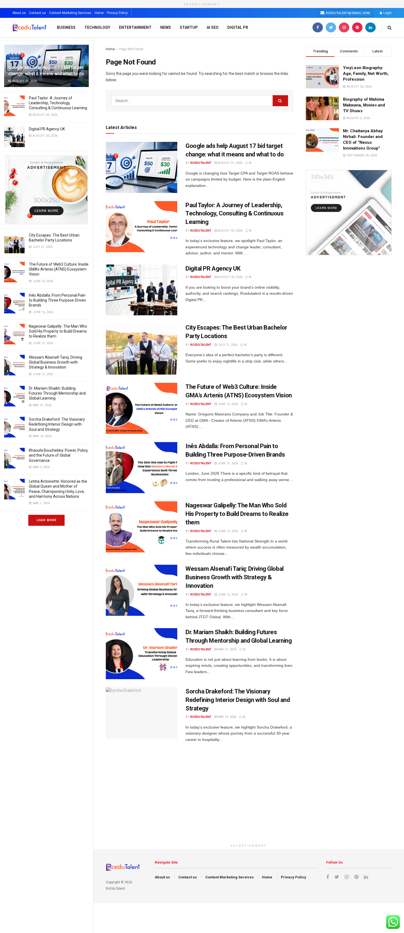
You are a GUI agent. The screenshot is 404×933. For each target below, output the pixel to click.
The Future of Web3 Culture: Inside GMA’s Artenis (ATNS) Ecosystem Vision (58, 269)
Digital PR (237, 27)
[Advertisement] (248, 803)
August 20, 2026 (229, 230)
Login (387, 13)
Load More (46, 520)
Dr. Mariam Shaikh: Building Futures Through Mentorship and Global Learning (57, 393)
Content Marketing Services (70, 13)
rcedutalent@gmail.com (347, 13)
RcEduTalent (200, 163)
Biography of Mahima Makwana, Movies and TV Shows (364, 105)
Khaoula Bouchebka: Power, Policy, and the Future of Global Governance (58, 455)
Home (99, 13)
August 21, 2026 (229, 163)
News (165, 27)
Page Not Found (131, 49)
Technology (97, 27)
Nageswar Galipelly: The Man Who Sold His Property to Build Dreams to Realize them (58, 331)
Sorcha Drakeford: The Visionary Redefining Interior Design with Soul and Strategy (57, 424)
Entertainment (135, 27)
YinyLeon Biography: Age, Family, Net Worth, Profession (366, 73)
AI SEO (212, 27)
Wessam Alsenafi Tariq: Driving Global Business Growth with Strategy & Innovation (55, 362)
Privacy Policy (117, 13)
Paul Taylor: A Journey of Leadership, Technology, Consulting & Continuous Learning (58, 103)
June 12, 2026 (227, 531)
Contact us (37, 13)
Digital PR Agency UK (47, 129)
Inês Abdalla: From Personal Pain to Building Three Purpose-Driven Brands (57, 300)
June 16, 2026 (227, 404)
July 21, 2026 (227, 345)
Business (66, 27)
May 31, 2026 (226, 649)
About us (19, 13)
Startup (189, 27)
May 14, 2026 (226, 717)
